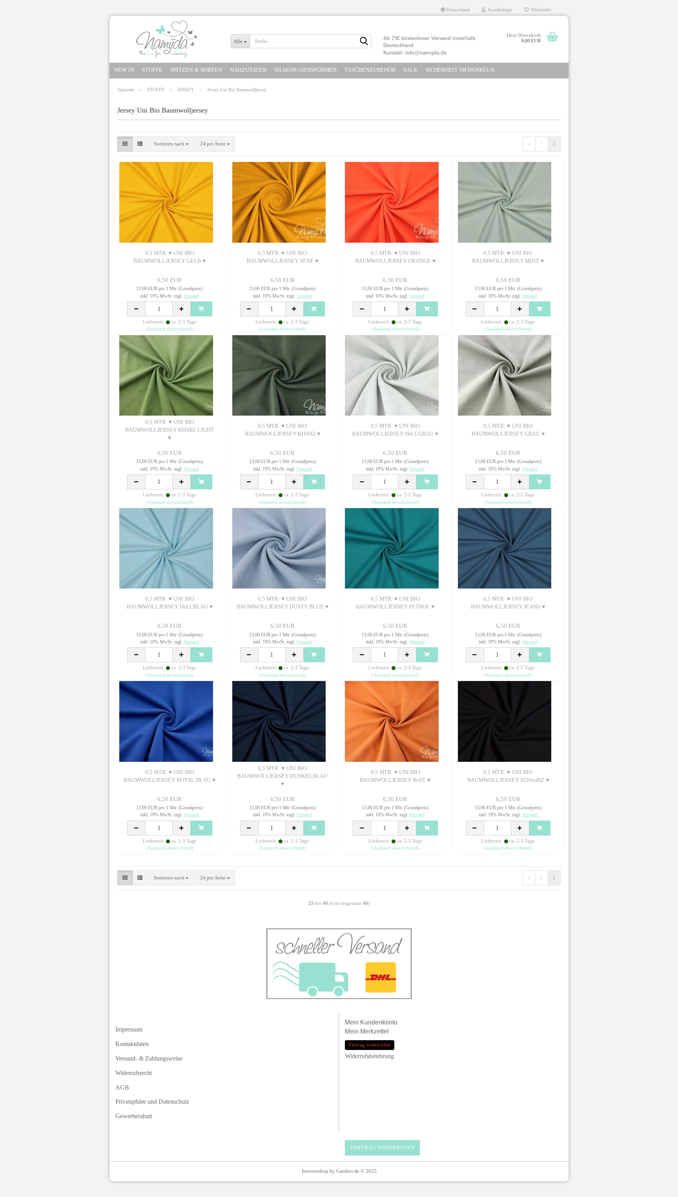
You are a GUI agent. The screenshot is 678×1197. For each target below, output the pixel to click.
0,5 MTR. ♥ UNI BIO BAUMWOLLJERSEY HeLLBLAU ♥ (170, 603)
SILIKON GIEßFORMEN (305, 70)
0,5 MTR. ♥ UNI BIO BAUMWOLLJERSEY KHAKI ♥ (282, 430)
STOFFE (152, 70)
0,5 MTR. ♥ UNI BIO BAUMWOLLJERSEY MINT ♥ (508, 257)
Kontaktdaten (132, 1044)
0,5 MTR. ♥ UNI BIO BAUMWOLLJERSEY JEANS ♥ (508, 603)
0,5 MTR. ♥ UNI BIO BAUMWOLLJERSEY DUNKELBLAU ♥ (282, 776)
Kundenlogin (499, 10)
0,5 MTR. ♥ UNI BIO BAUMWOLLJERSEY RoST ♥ (395, 776)
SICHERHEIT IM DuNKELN (459, 70)
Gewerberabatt (133, 1116)
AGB (122, 1087)
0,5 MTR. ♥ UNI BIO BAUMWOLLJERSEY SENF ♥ (282, 257)
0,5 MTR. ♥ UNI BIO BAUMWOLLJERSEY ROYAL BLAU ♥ (169, 776)
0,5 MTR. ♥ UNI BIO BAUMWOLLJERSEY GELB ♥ (169, 257)
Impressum (128, 1029)
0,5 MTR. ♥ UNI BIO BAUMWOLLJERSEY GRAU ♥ (508, 430)
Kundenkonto (378, 1022)
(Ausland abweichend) (169, 329)
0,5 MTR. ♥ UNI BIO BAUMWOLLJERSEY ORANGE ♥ (395, 257)
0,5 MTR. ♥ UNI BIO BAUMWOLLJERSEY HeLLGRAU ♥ (395, 430)
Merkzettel (540, 10)
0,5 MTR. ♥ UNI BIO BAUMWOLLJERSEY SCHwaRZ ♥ (508, 776)
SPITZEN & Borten (196, 70)
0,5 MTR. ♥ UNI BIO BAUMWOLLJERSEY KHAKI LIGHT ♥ (169, 430)
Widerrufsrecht (133, 1073)
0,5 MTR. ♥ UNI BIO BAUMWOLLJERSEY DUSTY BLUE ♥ (282, 603)
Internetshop (315, 1171)
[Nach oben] (656, 1187)
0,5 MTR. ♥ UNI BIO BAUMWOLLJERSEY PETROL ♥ (395, 603)
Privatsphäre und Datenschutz (152, 1101)
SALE (410, 70)
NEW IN (124, 70)
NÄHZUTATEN (248, 70)
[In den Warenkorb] (201, 309)
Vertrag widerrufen (382, 1147)
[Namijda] (167, 39)
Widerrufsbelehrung (369, 1056)
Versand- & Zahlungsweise (148, 1058)
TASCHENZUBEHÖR (370, 70)
